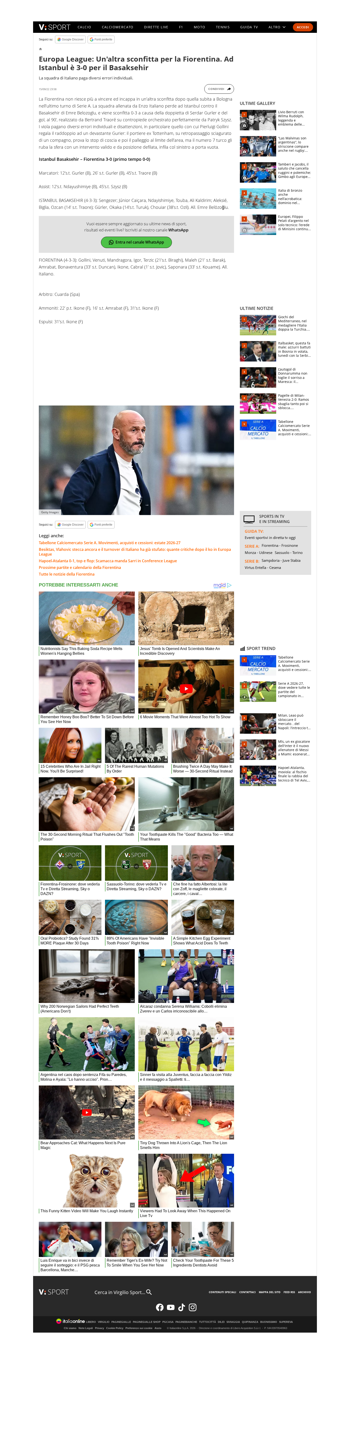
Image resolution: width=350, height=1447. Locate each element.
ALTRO (275, 27)
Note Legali (86, 1328)
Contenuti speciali (222, 1292)
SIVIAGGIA (233, 1322)
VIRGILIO (104, 1322)
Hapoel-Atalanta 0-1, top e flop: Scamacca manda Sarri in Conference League (108, 560)
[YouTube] (171, 1310)
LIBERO (91, 1322)
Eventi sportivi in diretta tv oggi (270, 537)
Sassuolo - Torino (289, 552)
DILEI (221, 1322)
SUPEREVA (286, 1322)
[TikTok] (181, 1310)
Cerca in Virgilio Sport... (120, 1292)
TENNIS (223, 27)
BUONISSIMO (268, 1322)
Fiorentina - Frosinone (280, 545)
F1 (181, 27)
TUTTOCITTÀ (207, 1322)
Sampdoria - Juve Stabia (281, 560)
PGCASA (168, 1322)
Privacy (99, 1328)
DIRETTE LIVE (156, 27)
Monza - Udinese (258, 552)
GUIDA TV (249, 27)
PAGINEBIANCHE (186, 1322)
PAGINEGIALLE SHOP (146, 1322)
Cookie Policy (114, 1328)
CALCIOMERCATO (118, 27)
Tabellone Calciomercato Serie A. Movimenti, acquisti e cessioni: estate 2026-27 (109, 542)
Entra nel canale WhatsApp (139, 242)
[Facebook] (160, 1310)
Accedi (303, 27)
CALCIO (84, 27)
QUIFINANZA (250, 1322)
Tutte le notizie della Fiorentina (67, 574)
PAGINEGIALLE (121, 1322)
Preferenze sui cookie (138, 1328)
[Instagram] (192, 1310)
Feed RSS (289, 1292)
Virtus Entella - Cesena (263, 567)
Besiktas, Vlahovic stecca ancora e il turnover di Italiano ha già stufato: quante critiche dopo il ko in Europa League (135, 552)
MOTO (199, 27)
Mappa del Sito (269, 1292)
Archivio (304, 1292)
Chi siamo (70, 1328)
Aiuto (158, 1328)
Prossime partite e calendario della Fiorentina (80, 567)
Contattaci (247, 1292)
